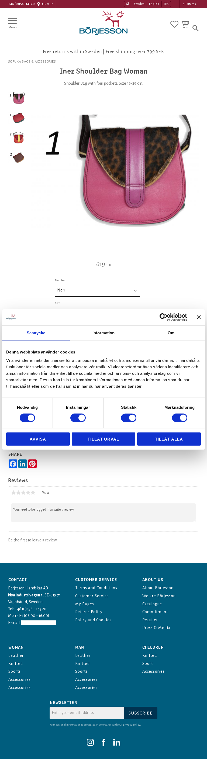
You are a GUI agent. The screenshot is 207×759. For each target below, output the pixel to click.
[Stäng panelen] (199, 317)
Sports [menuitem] (14, 671)
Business (189, 4)
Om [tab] (171, 332)
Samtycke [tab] (36, 332)
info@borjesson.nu (38, 622)
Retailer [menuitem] (150, 620)
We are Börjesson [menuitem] (159, 596)
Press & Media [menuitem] (156, 628)
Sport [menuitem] (147, 663)
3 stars (23, 492)
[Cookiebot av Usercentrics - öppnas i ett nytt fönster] (163, 317)
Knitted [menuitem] (15, 663)
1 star (13, 492)
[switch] (78, 417)
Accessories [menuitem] (19, 679)
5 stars (32, 492)
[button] (12, 25)
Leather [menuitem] (16, 655)
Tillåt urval (103, 439)
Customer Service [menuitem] (92, 596)
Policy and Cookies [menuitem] (93, 620)
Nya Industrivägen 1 (25, 595)
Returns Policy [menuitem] (88, 612)
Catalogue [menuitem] (152, 604)
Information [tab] (103, 332)
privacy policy (131, 724)
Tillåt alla (169, 439)
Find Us (47, 4)
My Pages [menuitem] (84, 604)
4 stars (28, 492)
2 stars (18, 492)
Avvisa (38, 439)
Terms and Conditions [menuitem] (96, 588)
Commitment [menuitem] (155, 612)
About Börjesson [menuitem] (158, 588)
